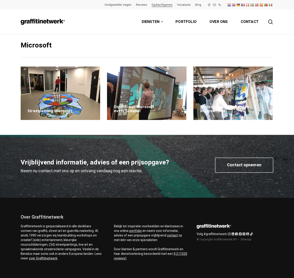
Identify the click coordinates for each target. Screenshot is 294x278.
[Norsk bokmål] (257, 5)
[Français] (243, 5)
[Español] (262, 5)
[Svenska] (252, 5)
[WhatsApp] (209, 4)
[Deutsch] (239, 5)
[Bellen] (220, 4)
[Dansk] (248, 5)
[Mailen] (214, 4)
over (43, 258)
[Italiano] (271, 5)
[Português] (266, 5)
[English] (234, 5)
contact (172, 235)
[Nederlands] (229, 5)
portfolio (135, 230)
